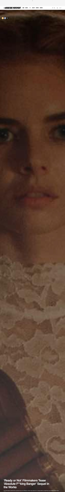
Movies (26, 7)
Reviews (37, 7)
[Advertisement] (32, 3)
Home (23, 7)
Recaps (33, 7)
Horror (41, 7)
